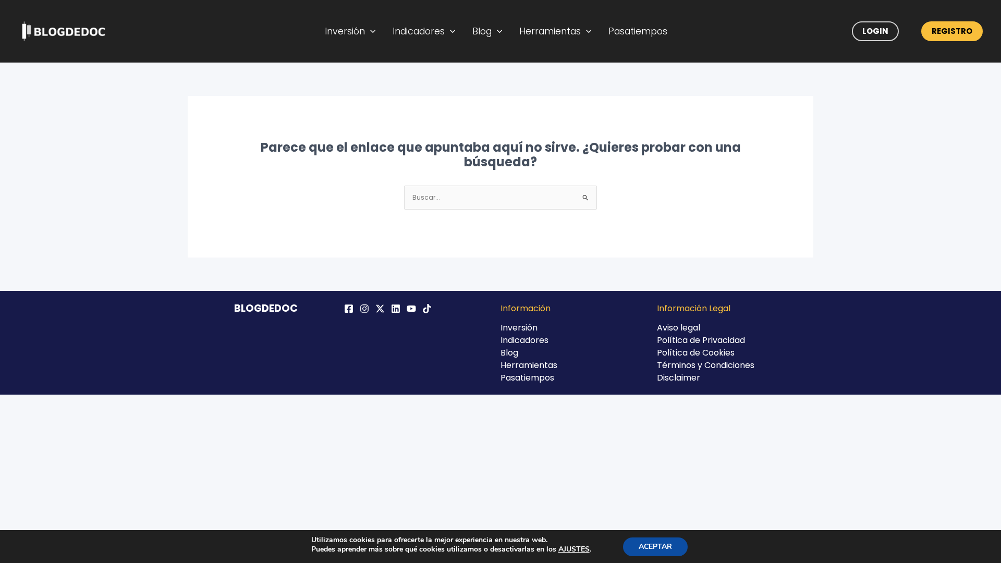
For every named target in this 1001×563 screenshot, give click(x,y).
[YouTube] (411, 308)
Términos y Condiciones (705, 365)
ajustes (574, 549)
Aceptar (655, 547)
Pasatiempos (637, 31)
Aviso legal (678, 328)
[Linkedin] (395, 308)
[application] (370, 31)
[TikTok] (427, 308)
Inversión (345, 31)
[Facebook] (348, 308)
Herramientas (550, 31)
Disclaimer (678, 378)
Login (875, 31)
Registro (952, 31)
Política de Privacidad (701, 340)
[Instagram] (364, 308)
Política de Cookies (696, 353)
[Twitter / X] (380, 308)
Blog (482, 31)
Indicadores (419, 31)
